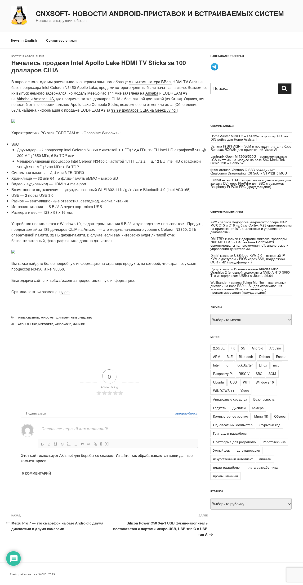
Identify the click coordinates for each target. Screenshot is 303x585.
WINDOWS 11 (223, 390)
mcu (276, 365)
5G (243, 348)
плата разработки (227, 467)
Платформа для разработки (235, 441)
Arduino (275, 348)
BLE (230, 356)
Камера (258, 407)
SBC (259, 373)
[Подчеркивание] (55, 444)
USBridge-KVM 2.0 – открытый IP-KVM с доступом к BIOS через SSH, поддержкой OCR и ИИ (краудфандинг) (248, 258)
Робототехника (274, 441)
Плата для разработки (230, 433)
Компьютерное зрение (230, 416)
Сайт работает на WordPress (32, 574)
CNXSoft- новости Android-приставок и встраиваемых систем (160, 13)
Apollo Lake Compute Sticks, (95, 104)
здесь (65, 291)
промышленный (225, 475)
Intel (216, 365)
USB (233, 382)
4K (233, 348)
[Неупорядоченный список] (75, 444)
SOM (272, 373)
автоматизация (248, 450)
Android (257, 348)
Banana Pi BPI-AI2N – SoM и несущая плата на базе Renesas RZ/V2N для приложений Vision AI (250, 148)
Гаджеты (219, 407)
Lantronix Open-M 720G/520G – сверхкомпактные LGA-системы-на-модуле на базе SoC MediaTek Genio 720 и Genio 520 (248, 159)
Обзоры (280, 416)
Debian (264, 356)
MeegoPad (45, 324)
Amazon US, (44, 98)
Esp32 (280, 356)
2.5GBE (219, 348)
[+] (106, 443)
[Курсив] (49, 444)
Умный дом (222, 450)
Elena (40, 56)
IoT (228, 365)
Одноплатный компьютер (233, 424)
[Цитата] (82, 444)
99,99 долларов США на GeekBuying (144, 110)
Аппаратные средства (75, 317)
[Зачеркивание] (62, 444)
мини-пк (265, 458)
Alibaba (151, 93)
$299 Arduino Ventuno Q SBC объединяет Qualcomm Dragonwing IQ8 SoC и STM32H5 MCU (248, 171)
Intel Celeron (28, 317)
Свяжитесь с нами (61, 40)
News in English (24, 40)
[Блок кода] (88, 444)
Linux (263, 365)
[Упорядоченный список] (69, 444)
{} (101, 443)
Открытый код (269, 424)
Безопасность (264, 399)
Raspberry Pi (222, 373)
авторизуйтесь (185, 413)
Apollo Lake (27, 324)
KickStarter (244, 365)
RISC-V (244, 373)
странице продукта (122, 263)
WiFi (246, 382)
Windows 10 (48, 317)
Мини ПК (79, 324)
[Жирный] (42, 444)
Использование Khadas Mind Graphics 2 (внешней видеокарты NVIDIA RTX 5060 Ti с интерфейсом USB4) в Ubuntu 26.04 (250, 272)
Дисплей (239, 407)
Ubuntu (218, 382)
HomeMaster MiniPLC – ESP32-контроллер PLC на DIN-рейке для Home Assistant (249, 138)
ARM (216, 356)
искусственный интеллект (233, 458)
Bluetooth (246, 356)
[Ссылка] (95, 444)
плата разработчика (262, 467)
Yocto (245, 390)
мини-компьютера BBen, (150, 81)
